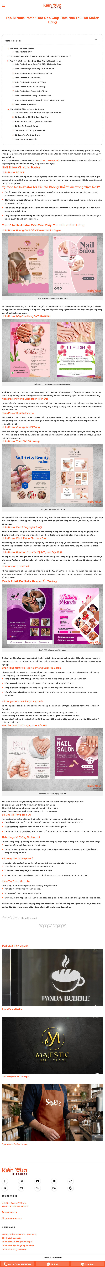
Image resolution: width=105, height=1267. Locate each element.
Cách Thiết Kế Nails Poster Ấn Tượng (27, 109)
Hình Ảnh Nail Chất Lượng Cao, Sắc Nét (33, 121)
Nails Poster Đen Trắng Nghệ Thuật (31, 90)
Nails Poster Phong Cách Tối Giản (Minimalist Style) (38, 63)
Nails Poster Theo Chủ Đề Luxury (30, 86)
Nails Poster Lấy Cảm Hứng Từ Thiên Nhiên (34, 68)
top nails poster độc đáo (48, 160)
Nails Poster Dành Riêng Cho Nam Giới (33, 95)
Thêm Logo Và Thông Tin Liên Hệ (30, 130)
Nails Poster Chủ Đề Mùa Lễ (28, 77)
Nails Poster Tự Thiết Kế (26, 104)
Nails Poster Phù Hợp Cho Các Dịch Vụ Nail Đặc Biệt (39, 100)
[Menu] (3, 6)
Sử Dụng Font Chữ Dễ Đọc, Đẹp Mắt (31, 116)
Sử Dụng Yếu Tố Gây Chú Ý (27, 134)
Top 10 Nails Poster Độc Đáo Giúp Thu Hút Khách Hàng (35, 60)
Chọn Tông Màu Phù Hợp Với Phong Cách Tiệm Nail (38, 112)
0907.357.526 (10, 1212)
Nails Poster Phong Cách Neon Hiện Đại (33, 73)
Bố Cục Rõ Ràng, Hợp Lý (26, 125)
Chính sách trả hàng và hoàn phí (17, 1241)
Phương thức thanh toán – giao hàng (19, 1234)
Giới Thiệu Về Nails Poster (22, 48)
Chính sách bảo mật (11, 1237)
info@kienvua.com (13, 1218)
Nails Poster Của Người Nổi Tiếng (30, 82)
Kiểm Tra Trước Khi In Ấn (26, 139)
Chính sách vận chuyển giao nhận (18, 1245)
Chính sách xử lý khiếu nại (14, 1249)
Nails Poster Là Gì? (23, 51)
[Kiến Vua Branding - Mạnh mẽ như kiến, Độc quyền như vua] (52, 6)
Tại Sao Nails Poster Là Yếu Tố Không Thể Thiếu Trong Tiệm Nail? (40, 56)
